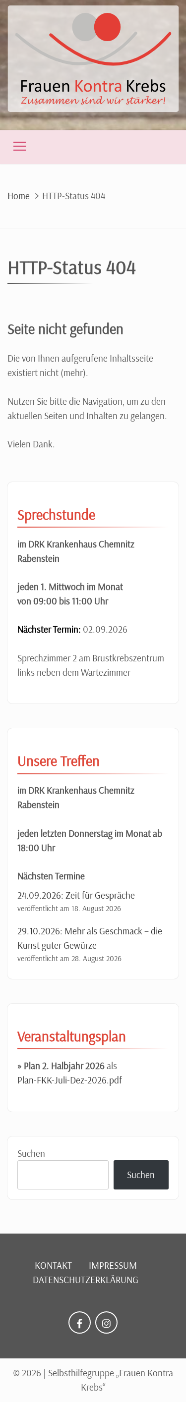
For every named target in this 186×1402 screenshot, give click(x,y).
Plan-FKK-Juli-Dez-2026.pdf (69, 1080)
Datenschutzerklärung (85, 1280)
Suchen (31, 1153)
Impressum (113, 1265)
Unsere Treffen (58, 760)
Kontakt (53, 1265)
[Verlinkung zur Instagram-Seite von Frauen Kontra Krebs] (106, 1322)
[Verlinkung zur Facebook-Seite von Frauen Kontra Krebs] (79, 1322)
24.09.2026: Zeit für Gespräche (76, 895)
